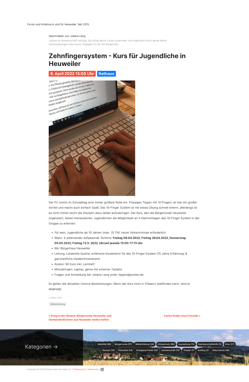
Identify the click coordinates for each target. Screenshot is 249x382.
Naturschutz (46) (220, 350)
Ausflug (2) (203, 350)
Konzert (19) (108, 350)
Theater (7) (188, 350)
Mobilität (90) (104, 344)
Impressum (93, 369)
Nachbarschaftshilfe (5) (210, 344)
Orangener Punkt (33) (147, 350)
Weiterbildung (57, 304)
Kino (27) (229, 344)
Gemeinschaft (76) (170, 350)
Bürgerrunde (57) (123, 344)
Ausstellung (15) (186, 344)
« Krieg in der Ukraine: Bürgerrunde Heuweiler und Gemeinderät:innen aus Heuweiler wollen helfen (80, 317)
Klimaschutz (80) (166, 344)
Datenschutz (79, 369)
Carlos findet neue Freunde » (182, 315)
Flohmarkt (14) (125, 350)
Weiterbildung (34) (144, 344)
